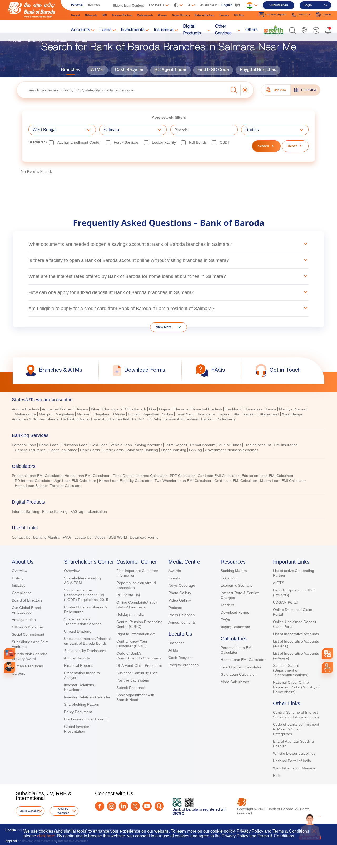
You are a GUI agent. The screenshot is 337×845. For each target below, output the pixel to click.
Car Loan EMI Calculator (218, 476)
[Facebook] (99, 806)
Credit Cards (113, 450)
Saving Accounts (148, 445)
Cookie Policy (15, 830)
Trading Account (257, 445)
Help (277, 775)
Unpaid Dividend (77, 631)
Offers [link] (251, 30)
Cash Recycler (129, 70)
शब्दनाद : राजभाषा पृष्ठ (235, 627)
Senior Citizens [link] (181, 15)
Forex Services (126, 142)
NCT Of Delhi (150, 419)
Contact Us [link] (304, 14)
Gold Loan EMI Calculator (235, 481)
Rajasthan (150, 414)
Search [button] (263, 146)
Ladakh (207, 419)
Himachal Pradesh (206, 409)
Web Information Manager (295, 768)
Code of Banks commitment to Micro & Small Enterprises (296, 729)
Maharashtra (25, 414)
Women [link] (162, 15)
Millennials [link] (91, 15)
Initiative (19, 585)
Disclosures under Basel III (86, 719)
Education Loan (74, 445)
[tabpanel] (168, 448)
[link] (273, 30)
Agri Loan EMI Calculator (75, 481)
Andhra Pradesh (25, 409)
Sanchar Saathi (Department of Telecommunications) (290, 670)
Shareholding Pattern (81, 704)
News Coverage (181, 585)
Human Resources (27, 666)
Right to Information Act (135, 634)
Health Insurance (63, 450)
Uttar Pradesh (244, 414)
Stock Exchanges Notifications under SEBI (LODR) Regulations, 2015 (86, 595)
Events (174, 578)
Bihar (95, 409)
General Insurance (30, 450)
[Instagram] (111, 806)
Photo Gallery (179, 593)
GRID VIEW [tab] (308, 89)
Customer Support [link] (275, 14)
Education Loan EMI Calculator (267, 476)
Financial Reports (78, 665)
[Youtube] (147, 806)
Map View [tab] (280, 89)
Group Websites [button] (29, 810)
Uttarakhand (269, 414)
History (17, 578)
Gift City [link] (239, 15)
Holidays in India (130, 614)
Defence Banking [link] (204, 15)
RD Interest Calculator (33, 481)
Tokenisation (96, 511)
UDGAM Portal (285, 602)
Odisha (119, 414)
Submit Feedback (131, 687)
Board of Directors (27, 600)
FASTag (195, 450)
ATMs (97, 70)
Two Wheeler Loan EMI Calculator (183, 481)
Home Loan (48, 445)
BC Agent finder (170, 70)
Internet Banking (25, 511)
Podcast (175, 607)
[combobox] (327, 653)
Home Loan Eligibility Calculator (125, 481)
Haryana (181, 409)
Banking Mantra (46, 537)
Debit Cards (90, 450)
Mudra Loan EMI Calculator (283, 481)
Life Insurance (286, 445)
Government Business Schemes (231, 450)
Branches (70, 70)
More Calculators (235, 682)
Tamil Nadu (185, 414)
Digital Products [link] (192, 30)
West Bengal (292, 414)
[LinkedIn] (123, 806)
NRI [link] (105, 15)
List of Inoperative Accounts (296, 634)
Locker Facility (164, 142)
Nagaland (102, 414)
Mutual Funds (229, 445)
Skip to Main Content (128, 5)
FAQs (67, 537)
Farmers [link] (224, 15)
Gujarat (165, 409)
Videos (100, 537)
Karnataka (253, 409)
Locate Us (83, 537)
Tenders (227, 605)
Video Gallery (179, 600)
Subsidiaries (278, 5)
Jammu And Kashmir (181, 419)
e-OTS (278, 583)
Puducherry (226, 419)
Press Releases (181, 615)
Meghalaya (65, 414)
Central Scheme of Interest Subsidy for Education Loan (296, 714)
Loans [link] (105, 30)
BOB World (117, 537)
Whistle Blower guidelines (294, 753)
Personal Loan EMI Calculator (37, 476)
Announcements (182, 622)
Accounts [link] (80, 30)
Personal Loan (24, 445)
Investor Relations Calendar (87, 697)
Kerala (270, 409)
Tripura (224, 414)
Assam (82, 409)
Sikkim (167, 414)
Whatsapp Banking (142, 450)
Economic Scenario (237, 585)
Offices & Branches (28, 627)
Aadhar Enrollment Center (79, 142)
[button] (292, 30)
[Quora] (159, 806)
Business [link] (94, 4)
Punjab (134, 414)
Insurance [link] (164, 30)
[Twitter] (135, 806)
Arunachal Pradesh (58, 409)
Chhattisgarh (135, 409)
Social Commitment (28, 634)
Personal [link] (77, 4)
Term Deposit (176, 445)
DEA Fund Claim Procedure (139, 665)
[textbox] (122, 90)
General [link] (75, 15)
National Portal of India (292, 761)
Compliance (22, 593)
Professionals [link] (145, 15)
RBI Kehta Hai (128, 595)
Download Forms (144, 537)
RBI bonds (198, 142)
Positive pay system (132, 680)
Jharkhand (233, 409)
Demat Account (202, 445)
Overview (19, 571)
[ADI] (9, 667)
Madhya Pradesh (293, 409)
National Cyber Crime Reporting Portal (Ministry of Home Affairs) (296, 687)
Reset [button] (292, 146)
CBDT (225, 142)
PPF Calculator (182, 476)
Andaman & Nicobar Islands (35, 419)
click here (46, 836)
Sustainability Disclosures (85, 651)
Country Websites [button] (63, 810)
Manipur (46, 414)
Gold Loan (99, 445)
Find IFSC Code (213, 70)
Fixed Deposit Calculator (241, 667)
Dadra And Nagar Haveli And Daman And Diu (98, 419)
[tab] (168, 399)
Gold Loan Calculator (238, 674)
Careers (18, 673)
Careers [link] (327, 14)
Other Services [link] (223, 30)
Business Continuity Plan (136, 673)
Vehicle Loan (121, 445)
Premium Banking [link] (122, 15)
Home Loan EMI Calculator (87, 476)
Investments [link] (133, 30)
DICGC (178, 813)
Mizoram (84, 414)
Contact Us (21, 537)
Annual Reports (77, 658)
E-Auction (229, 578)
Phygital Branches (258, 70)
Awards (174, 571)
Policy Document (78, 712)
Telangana (206, 414)
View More (164, 327)
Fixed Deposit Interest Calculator (139, 476)
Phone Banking (173, 450)
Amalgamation (24, 620)
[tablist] (168, 466)
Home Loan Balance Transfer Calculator (48, 486)
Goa (152, 409)
